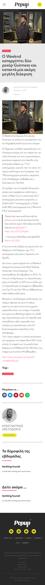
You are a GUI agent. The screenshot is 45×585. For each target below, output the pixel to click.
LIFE (17, 543)
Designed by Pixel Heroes (22, 580)
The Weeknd (7, 374)
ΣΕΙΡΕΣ (29, 538)
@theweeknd (11, 220)
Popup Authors (22, 564)
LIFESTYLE (8, 538)
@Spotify (20, 227)
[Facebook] (11, 531)
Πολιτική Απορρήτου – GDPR (22, 569)
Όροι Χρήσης (22, 567)
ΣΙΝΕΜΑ (38, 538)
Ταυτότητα (22, 562)
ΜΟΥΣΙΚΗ (6, 51)
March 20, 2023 (12, 240)
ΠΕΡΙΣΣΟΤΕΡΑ (9, 435)
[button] (4, 395)
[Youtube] (34, 531)
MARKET (25, 543)
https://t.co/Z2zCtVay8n (16, 231)
